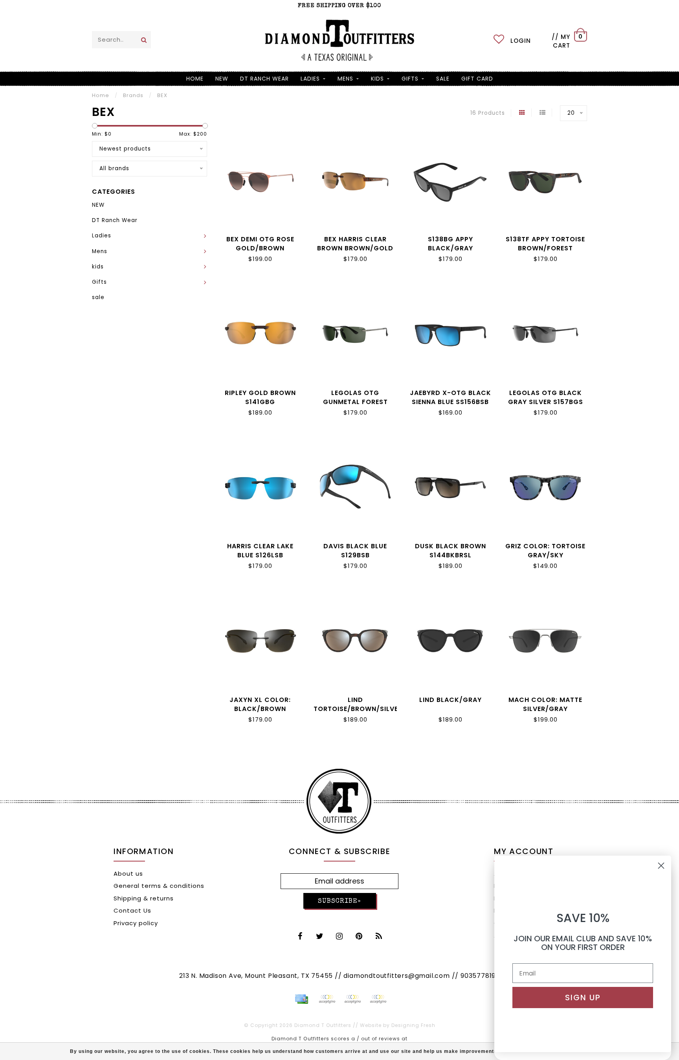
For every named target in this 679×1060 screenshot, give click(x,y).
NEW (221, 79)
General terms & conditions (159, 886)
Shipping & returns (144, 898)
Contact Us (132, 910)
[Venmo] (378, 999)
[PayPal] (327, 999)
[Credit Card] (301, 999)
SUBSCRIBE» (339, 901)
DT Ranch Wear (264, 79)
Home (195, 79)
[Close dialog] (661, 866)
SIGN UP (583, 997)
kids (377, 79)
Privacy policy (136, 923)
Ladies (310, 79)
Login (520, 41)
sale (443, 79)
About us (128, 873)
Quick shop (260, 237)
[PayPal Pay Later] (352, 999)
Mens (345, 79)
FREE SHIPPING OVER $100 (339, 6)
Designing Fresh (413, 1025)
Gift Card (477, 79)
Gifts (410, 79)
